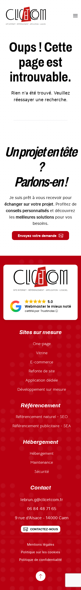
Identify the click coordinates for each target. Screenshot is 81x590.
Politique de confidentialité (40, 559)
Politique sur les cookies (40, 552)
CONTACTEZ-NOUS (44, 529)
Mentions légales (40, 544)
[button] (75, 15)
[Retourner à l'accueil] (25, 15)
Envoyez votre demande (37, 235)
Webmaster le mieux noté (48, 306)
